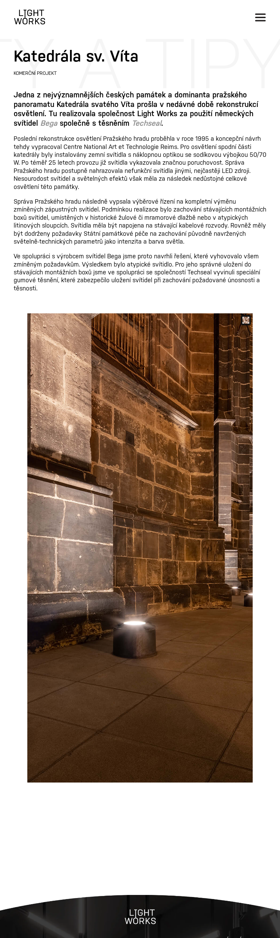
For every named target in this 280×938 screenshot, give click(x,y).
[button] (260, 17)
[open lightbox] (140, 548)
